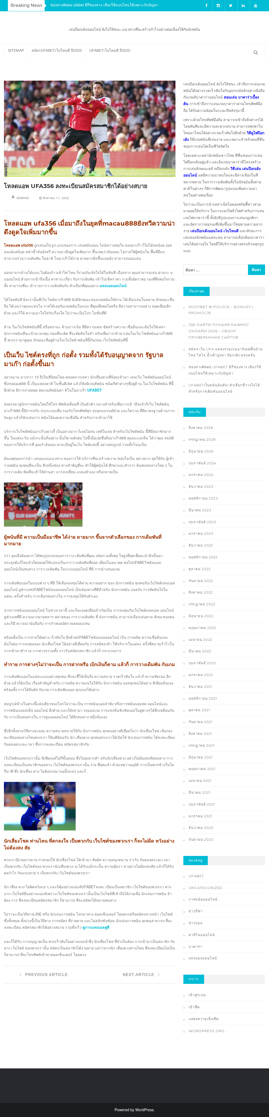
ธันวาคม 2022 (201, 545)
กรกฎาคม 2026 (202, 439)
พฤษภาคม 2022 (202, 628)
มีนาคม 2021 (199, 792)
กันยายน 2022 (201, 581)
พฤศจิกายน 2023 (203, 498)
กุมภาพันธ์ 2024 (202, 463)
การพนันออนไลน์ (203, 899)
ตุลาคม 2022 (200, 569)
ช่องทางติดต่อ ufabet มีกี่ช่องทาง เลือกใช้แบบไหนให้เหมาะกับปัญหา (104, 4)
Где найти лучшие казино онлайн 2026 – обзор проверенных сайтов (219, 331)
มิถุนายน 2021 (201, 757)
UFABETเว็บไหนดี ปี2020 (109, 50)
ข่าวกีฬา (196, 911)
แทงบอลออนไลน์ (203, 958)
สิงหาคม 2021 (200, 733)
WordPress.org (207, 1031)
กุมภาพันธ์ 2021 (202, 804)
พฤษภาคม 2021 (202, 769)
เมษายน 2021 (200, 780)
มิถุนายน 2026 (201, 451)
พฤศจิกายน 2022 (203, 557)
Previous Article (46, 974)
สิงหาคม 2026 (201, 427)
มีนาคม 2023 (200, 510)
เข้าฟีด (194, 1007)
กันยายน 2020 (201, 839)
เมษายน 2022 (200, 639)
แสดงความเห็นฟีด (204, 1019)
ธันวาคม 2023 (201, 486)
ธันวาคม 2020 (201, 827)
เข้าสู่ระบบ (197, 995)
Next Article (139, 974)
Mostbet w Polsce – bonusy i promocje (221, 310)
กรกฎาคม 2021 (202, 745)
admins (23, 198)
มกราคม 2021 (200, 816)
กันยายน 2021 (200, 722)
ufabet (196, 876)
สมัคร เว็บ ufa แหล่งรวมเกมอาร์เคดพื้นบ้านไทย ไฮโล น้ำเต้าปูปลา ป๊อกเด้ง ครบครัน (226, 352)
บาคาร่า (195, 946)
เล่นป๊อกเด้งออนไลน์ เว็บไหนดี (214, 230)
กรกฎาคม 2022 (202, 604)
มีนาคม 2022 (200, 651)
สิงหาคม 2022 (201, 592)
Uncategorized (206, 888)
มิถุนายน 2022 (201, 616)
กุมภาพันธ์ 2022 (202, 663)
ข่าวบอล (196, 923)
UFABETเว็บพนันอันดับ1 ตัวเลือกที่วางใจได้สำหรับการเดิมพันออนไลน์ (224, 388)
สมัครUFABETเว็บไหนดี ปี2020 (57, 50)
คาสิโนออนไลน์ (202, 935)
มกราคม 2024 (201, 474)
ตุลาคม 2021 (199, 710)
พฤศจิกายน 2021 (203, 698)
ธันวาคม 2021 (200, 686)
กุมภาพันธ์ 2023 (202, 522)
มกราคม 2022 (201, 675)
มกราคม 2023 (201, 533)
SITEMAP (16, 50)
